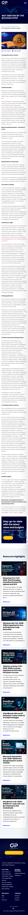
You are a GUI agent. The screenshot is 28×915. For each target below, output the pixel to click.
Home (3, 26)
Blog (3, 895)
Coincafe (17, 299)
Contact (17, 898)
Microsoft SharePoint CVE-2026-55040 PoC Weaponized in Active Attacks (12, 759)
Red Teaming (5, 889)
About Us (17, 895)
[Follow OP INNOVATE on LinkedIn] (13, 909)
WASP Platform (6, 872)
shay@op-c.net (7, 512)
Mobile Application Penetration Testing (7, 885)
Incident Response (12, 26)
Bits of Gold (13, 244)
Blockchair (5, 438)
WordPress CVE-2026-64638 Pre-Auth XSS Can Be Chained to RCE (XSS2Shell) (14, 804)
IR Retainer (18, 875)
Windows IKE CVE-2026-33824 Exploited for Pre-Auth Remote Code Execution (13, 626)
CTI (3, 898)
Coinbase (5, 394)
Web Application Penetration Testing (7, 875)
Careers (17, 900)
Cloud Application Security (7, 879)
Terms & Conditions (14, 906)
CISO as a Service (6, 882)
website (20, 512)
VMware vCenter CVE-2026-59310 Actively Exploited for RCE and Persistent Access (13, 669)
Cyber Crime (6, 329)
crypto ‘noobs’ (9, 107)
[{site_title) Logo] (14, 845)
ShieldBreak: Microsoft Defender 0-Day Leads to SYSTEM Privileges (14, 715)
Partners (4, 900)
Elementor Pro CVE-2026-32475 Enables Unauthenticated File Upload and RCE (12, 581)
